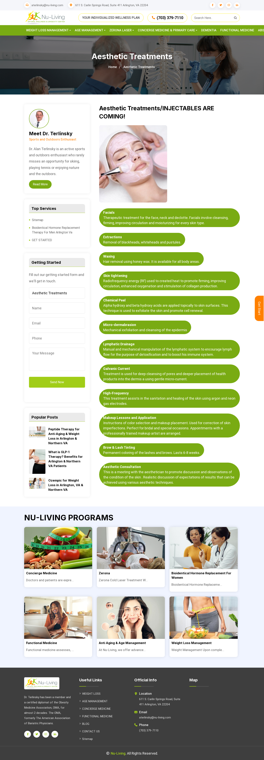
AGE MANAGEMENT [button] (89, 30)
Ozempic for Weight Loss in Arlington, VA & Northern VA (65, 485)
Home (112, 67)
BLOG (85, 724)
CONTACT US (91, 731)
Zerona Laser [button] (120, 30)
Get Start (259, 308)
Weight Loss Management (191, 643)
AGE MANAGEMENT (95, 701)
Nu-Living (118, 753)
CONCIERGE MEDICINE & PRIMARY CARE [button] (166, 30)
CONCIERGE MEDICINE (96, 709)
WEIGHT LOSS (91, 693)
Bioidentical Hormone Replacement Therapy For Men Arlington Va (56, 230)
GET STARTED (42, 240)
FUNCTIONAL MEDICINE (97, 716)
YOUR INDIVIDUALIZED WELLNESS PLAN (111, 18)
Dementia (208, 30)
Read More (40, 184)
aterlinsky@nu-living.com (47, 5)
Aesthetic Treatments (139, 67)
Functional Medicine (237, 30)
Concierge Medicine (41, 573)
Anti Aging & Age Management (122, 643)
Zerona (104, 573)
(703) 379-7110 (170, 17)
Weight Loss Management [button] (47, 30)
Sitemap (37, 220)
